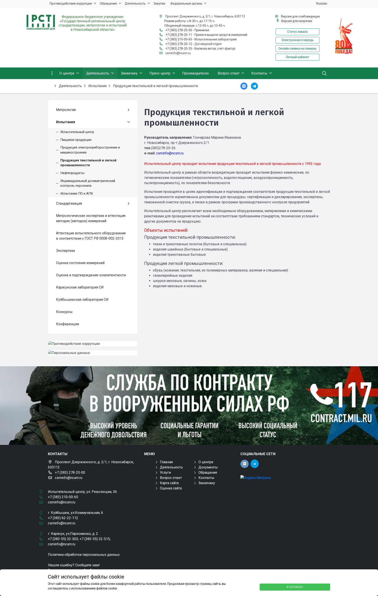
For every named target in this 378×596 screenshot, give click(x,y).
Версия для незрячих (296, 21)
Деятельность (171, 467)
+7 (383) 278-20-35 (178, 48)
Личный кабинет (297, 57)
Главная (166, 462)
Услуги (165, 472)
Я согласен (295, 587)
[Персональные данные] (92, 353)
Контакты (206, 478)
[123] (189, 405)
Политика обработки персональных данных (84, 555)
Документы (208, 467)
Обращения (207, 472)
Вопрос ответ (171, 478)
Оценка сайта (171, 488)
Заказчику (206, 483)
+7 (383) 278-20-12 (178, 44)
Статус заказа (297, 31)
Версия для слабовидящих (300, 16)
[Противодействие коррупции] (92, 343)
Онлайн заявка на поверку (297, 48)
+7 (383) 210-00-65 (178, 39)
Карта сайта (169, 483)
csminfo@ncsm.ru (178, 53)
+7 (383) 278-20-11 (178, 34)
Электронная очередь (297, 40)
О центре (205, 462)
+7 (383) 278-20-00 (178, 30)
